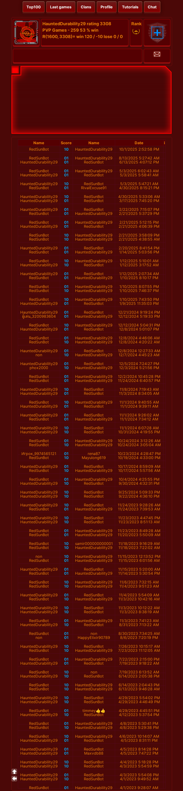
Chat (152, 7)
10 (66, 149)
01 (66, 158)
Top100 (33, 7)
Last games (60, 7)
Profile (107, 7)
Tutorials (130, 7)
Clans (86, 7)
